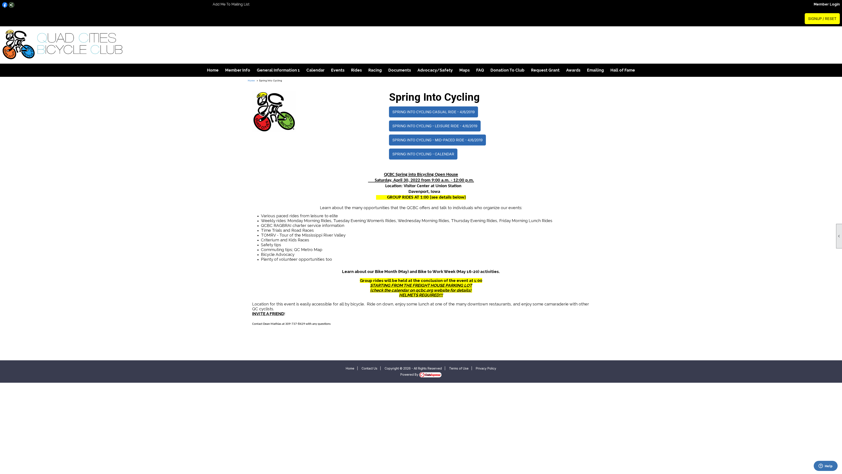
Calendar (315, 70)
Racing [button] (375, 70)
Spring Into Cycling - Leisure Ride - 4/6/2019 (434, 126)
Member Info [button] (237, 70)
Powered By (409, 374)
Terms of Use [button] (459, 368)
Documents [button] (399, 70)
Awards (573, 70)
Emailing (595, 70)
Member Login (827, 4)
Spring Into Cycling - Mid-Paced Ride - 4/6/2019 (437, 140)
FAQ (480, 70)
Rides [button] (356, 70)
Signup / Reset (822, 18)
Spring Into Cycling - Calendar (423, 154)
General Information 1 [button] (278, 70)
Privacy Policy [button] (486, 368)
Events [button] (337, 70)
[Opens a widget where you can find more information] (825, 466)
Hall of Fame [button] (622, 70)
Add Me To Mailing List (231, 4)
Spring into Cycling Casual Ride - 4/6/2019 (433, 112)
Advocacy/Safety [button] (435, 70)
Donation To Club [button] (507, 70)
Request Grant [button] (545, 70)
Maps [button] (464, 70)
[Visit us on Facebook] (5, 5)
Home (213, 70)
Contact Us (369, 368)
